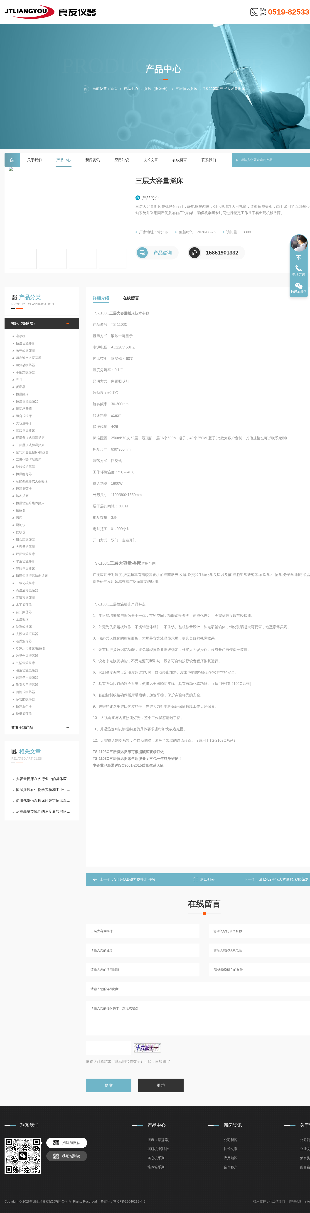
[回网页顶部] (298, 257)
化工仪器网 (277, 1201)
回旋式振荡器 (25, 692)
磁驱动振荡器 (25, 365)
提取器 (20, 532)
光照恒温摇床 (25, 568)
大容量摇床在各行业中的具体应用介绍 (44, 779)
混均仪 (20, 525)
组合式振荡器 (25, 539)
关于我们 (34, 160)
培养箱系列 (156, 1167)
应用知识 (121, 160)
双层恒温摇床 (25, 554)
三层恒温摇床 (186, 89)
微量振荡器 (24, 714)
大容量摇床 (24, 423)
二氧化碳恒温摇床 (28, 459)
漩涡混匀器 (24, 641)
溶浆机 (20, 336)
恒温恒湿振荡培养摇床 (32, 576)
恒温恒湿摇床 (25, 343)
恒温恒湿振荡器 (27, 401)
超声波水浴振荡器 (28, 358)
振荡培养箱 (24, 408)
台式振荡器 (24, 612)
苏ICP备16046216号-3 (129, 1201)
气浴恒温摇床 (25, 663)
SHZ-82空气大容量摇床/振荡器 (284, 879)
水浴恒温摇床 (25, 561)
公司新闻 (230, 1140)
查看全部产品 (22, 727)
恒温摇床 (22, 394)
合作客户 (230, 1167)
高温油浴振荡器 (27, 590)
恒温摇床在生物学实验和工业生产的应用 (44, 790)
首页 (12, 160)
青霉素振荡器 (25, 597)
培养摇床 (22, 496)
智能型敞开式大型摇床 (32, 481)
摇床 (19, 517)
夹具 (19, 379)
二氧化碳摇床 (25, 583)
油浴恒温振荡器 (27, 670)
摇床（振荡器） (157, 89)
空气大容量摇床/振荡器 (32, 452)
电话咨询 (298, 274)
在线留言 (179, 160)
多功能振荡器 (25, 699)
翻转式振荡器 (25, 467)
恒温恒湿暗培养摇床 (30, 503)
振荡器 (20, 510)
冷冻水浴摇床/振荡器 (30, 648)
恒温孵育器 (24, 474)
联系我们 (209, 160)
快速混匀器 (24, 706)
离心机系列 (156, 1158)
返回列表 (207, 879)
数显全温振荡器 (27, 655)
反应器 (20, 387)
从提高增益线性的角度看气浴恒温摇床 (44, 811)
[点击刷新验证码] (147, 1047)
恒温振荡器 (24, 488)
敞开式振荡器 (25, 350)
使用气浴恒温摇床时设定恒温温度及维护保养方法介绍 (44, 801)
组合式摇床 (24, 416)
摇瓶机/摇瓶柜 (158, 1149)
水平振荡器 (24, 605)
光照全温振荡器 (27, 634)
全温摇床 (22, 619)
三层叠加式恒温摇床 (30, 445)
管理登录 (295, 1201)
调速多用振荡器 (27, 677)
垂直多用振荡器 (27, 685)
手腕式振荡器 (25, 372)
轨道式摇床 (24, 626)
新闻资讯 (92, 160)
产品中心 (63, 160)
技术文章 (150, 160)
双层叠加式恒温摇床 (30, 438)
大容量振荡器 (25, 546)
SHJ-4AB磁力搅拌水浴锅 (134, 879)
